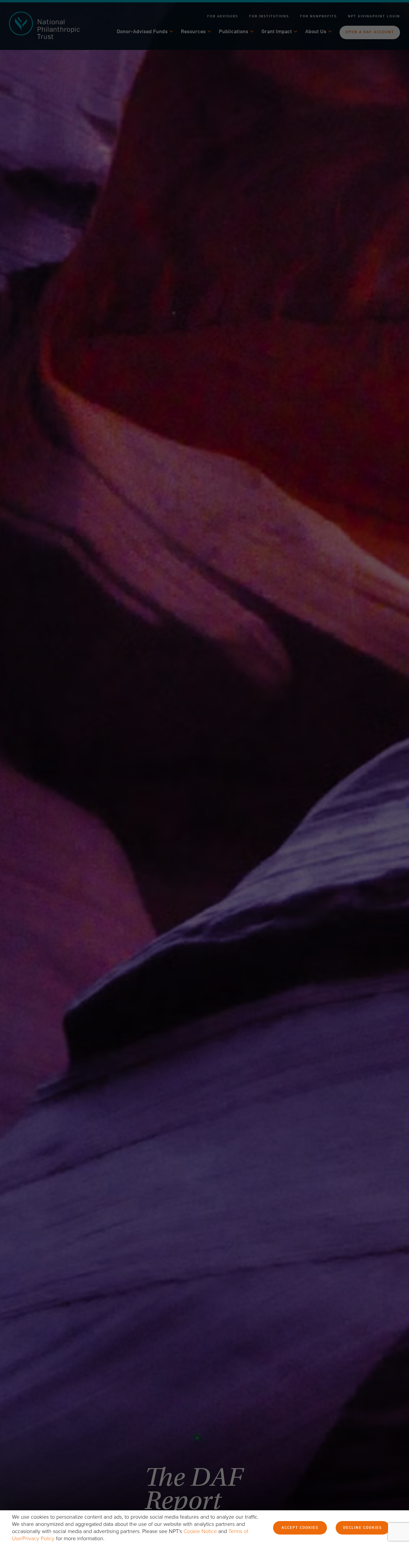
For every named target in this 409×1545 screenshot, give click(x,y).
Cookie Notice (200, 1531)
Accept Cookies (300, 1528)
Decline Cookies (362, 1528)
